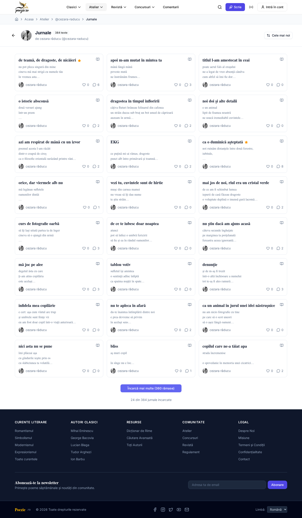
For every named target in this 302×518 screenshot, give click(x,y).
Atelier (94, 7)
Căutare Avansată (140, 438)
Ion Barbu (78, 459)
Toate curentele (26, 459)
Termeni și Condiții (251, 445)
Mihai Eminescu (82, 431)
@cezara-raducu (67, 19)
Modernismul (24, 445)
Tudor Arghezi (81, 452)
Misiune (243, 438)
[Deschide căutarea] (220, 7)
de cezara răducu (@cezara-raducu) (61, 38)
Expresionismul (25, 452)
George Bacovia (82, 438)
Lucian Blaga (80, 445)
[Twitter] (171, 509)
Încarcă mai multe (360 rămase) (151, 388)
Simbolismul (23, 438)
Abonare (277, 485)
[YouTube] (179, 509)
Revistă (116, 7)
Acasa (29, 19)
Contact (244, 459)
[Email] (187, 509)
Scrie (237, 7)
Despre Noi (246, 431)
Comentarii (171, 7)
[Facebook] (155, 509)
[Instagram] (163, 509)
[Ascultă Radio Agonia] (251, 7)
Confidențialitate (250, 452)
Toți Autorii (134, 445)
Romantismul (24, 431)
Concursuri (143, 7)
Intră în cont (274, 7)
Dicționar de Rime (139, 431)
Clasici (72, 7)
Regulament (191, 452)
